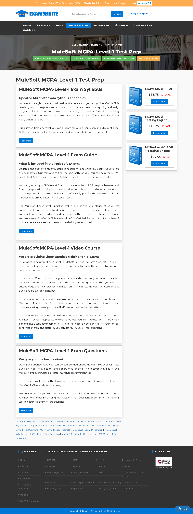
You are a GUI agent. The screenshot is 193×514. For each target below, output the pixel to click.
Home (28, 25)
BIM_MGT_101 (131, 482)
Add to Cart (160, 101)
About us (24, 472)
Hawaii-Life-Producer (134, 460)
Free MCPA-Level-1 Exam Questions (51, 58)
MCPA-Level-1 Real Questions (45, 434)
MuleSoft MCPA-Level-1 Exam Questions (63, 350)
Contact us (122, 25)
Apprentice (78, 488)
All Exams (24, 466)
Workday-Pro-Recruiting (110, 482)
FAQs (60, 25)
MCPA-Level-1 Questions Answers (32, 421)
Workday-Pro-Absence (83, 482)
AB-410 (76, 466)
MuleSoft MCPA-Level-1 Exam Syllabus (60, 89)
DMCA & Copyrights (29, 501)
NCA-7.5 (51, 482)
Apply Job (30, 29)
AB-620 (102, 466)
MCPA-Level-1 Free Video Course (119, 58)
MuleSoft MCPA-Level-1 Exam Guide (58, 155)
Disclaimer (25, 494)
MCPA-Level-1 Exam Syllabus (86, 58)
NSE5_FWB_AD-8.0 (107, 488)
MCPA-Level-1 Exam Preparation (87, 430)
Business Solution (144, 25)
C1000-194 (130, 488)
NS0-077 (51, 460)
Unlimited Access (79, 25)
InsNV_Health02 (80, 472)
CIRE (75, 460)
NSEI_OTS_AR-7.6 (55, 472)
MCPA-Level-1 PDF (101, 425)
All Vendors (44, 25)
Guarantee (25, 478)
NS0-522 (103, 460)
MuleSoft (83, 45)
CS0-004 (51, 466)
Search (117, 14)
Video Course (102, 25)
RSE (100, 472)
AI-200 (128, 466)
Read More (26, 140)
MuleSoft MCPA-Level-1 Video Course (59, 248)
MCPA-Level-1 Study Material (54, 430)
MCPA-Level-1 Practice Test (76, 425)
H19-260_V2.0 (53, 488)
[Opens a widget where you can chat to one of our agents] (182, 509)
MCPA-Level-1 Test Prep (63, 421)
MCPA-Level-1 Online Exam (47, 425)
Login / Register (140, 13)
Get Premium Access (148, 58)
